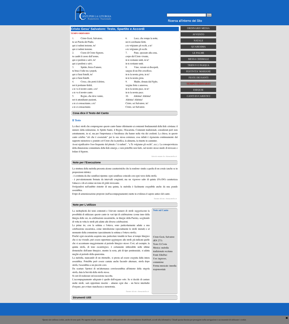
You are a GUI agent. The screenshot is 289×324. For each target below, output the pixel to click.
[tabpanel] (97, 72)
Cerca (209, 15)
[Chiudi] (286, 318)
